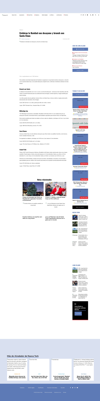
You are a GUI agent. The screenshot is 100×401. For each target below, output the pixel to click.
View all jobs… (80, 70)
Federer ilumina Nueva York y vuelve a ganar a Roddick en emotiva (83, 243)
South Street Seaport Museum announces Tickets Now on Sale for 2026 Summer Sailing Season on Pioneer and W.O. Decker (80, 149)
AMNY (39, 374)
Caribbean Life (17, 374)
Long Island (21, 15)
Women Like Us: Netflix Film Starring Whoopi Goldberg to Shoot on (84, 377)
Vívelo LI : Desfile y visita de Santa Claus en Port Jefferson (55, 198)
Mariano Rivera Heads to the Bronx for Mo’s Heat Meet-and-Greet (80, 112)
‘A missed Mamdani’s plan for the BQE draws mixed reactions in (61, 377)
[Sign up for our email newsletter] (93, 15)
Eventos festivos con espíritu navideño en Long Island (32, 217)
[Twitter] (83, 15)
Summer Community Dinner (80, 167)
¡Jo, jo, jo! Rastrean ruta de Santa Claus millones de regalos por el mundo (55, 218)
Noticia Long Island (25, 39)
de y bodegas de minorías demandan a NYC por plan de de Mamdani (83, 238)
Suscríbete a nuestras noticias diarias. (80, 308)
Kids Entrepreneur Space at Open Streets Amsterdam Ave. (80, 184)
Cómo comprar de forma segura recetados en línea (83, 289)
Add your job (81, 49)
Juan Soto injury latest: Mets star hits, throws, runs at (39, 376)
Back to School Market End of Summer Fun (80, 202)
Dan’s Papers (83, 374)
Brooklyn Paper (61, 374)
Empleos (37, 15)
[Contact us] (90, 15)
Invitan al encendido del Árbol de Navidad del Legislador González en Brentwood (32, 199)
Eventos (66, 15)
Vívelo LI (21, 30)
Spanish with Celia (80, 130)
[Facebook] (81, 15)
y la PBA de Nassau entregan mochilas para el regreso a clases (83, 277)
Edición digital (45, 15)
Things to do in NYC (78, 91)
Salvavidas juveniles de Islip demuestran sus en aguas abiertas (82, 296)
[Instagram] (85, 15)
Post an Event (81, 94)
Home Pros (30, 15)
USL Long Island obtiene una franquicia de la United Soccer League (83, 230)
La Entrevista (59, 15)
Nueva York (14, 15)
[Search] (95, 15)
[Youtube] (87, 15)
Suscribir (78, 313)
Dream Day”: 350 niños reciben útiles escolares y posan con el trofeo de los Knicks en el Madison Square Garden (83, 219)
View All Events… (80, 207)
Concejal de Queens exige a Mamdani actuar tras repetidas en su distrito (83, 224)
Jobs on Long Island (78, 46)
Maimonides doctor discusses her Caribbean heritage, (17, 376)
